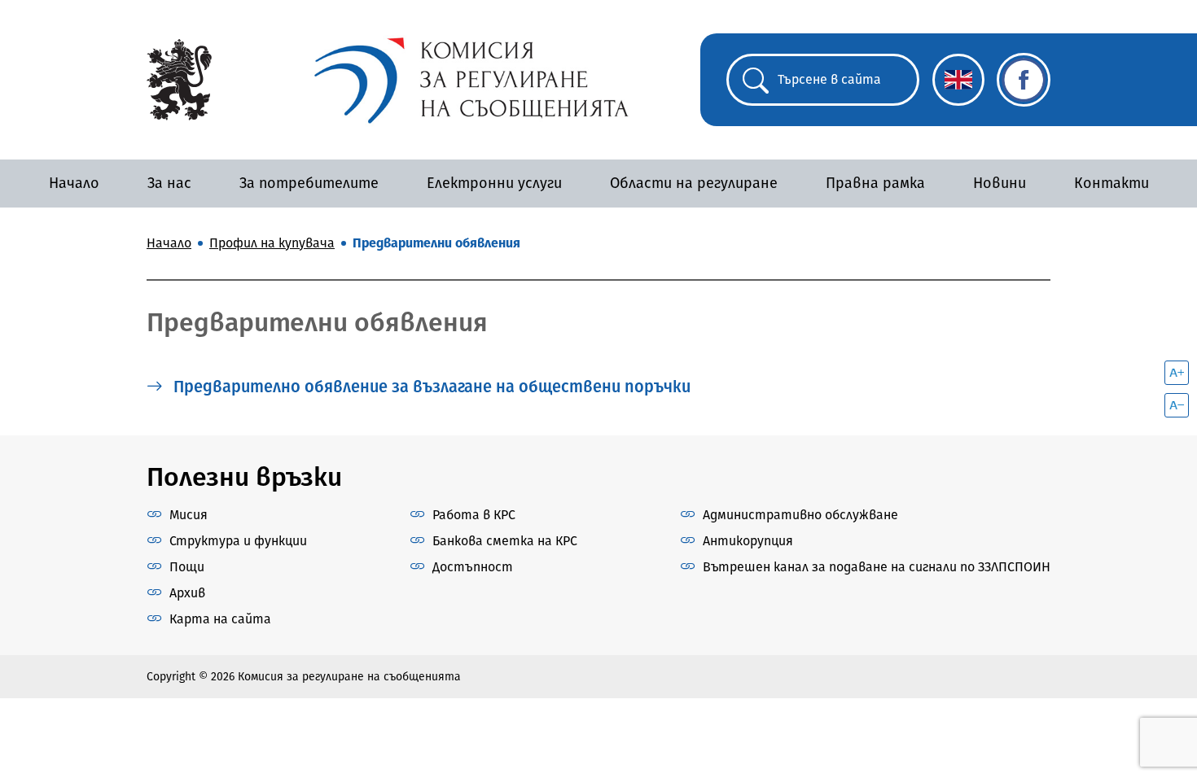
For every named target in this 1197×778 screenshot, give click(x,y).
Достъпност (472, 567)
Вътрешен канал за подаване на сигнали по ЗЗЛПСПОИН (876, 567)
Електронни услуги (494, 183)
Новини (999, 183)
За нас (169, 183)
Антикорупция (748, 541)
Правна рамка (875, 183)
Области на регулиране (694, 183)
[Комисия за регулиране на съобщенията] (179, 78)
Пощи (186, 567)
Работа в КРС (473, 514)
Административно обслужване (800, 514)
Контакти (1111, 183)
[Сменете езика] (958, 80)
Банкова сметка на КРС (504, 541)
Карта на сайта (220, 619)
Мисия (188, 514)
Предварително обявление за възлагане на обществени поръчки (430, 386)
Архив (187, 593)
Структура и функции (238, 541)
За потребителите (309, 183)
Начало (74, 183)
